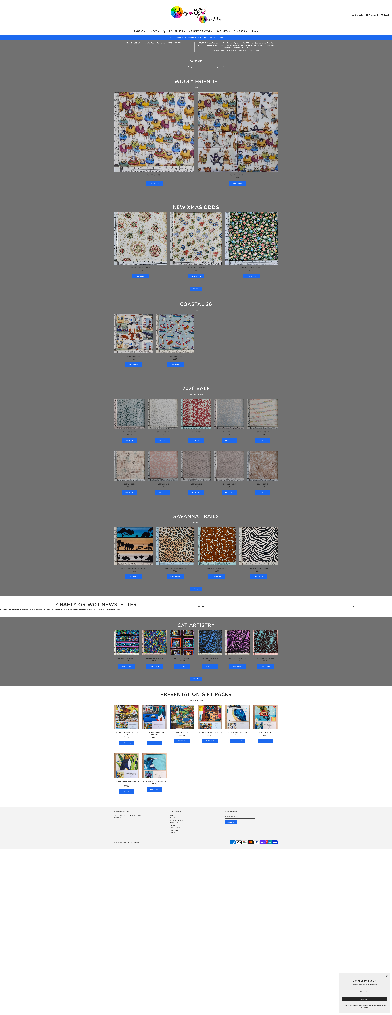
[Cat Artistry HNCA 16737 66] (237, 642)
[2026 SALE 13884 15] (196, 414)
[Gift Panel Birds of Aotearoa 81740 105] (210, 717)
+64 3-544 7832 (119, 817)
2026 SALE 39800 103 (129, 484)
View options (154, 183)
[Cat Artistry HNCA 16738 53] (154, 642)
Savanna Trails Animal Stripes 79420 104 (133, 568)
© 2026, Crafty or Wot (120, 842)
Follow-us (173, 825)
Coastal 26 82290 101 (133, 356)
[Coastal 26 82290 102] (175, 333)
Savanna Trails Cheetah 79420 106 (175, 568)
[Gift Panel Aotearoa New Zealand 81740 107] (126, 765)
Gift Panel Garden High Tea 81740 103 (154, 781)
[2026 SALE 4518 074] (129, 414)
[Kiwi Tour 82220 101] (182, 717)
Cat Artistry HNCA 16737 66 (237, 658)
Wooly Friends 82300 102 (238, 175)
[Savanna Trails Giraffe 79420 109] (217, 546)
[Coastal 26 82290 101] (133, 333)
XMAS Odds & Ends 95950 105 (196, 268)
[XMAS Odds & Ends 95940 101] (140, 238)
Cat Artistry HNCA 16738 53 (154, 658)
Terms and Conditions (176, 820)
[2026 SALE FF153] (262, 466)
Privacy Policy (174, 823)
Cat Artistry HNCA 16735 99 (126, 658)
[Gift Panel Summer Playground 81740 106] (126, 717)
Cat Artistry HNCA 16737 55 (209, 658)
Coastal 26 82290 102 (175, 356)
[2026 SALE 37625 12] (262, 414)
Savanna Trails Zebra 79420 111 (258, 568)
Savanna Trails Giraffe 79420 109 (217, 568)
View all (196, 288)
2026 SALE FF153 (262, 484)
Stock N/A (173, 832)
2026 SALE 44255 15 (229, 484)
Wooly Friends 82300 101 (154, 175)
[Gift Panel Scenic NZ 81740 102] (265, 717)
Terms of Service (175, 828)
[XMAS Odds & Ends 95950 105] (196, 238)
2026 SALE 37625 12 (262, 432)
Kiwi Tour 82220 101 (182, 732)
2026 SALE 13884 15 (196, 432)
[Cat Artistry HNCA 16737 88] (265, 642)
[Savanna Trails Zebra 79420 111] (258, 546)
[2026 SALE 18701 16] (229, 414)
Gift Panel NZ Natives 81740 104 (237, 732)
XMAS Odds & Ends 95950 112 (251, 268)
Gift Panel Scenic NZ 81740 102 (265, 732)
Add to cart (129, 440)
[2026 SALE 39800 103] (129, 466)
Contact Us (173, 818)
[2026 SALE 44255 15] (229, 466)
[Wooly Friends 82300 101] (154, 132)
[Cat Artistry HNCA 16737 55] (210, 642)
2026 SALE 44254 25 (196, 484)
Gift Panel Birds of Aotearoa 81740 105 (210, 732)
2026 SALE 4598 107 (162, 432)
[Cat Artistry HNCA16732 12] (182, 642)
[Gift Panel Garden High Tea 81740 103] (154, 765)
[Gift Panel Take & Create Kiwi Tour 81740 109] (154, 717)
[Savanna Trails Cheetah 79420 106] (175, 546)
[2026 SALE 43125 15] (163, 466)
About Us (172, 815)
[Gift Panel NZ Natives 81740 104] (237, 717)
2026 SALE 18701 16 (229, 432)
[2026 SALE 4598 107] (163, 414)
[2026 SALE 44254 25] (196, 466)
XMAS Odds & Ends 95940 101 (140, 268)
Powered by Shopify (135, 842)
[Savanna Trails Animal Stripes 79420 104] (133, 546)
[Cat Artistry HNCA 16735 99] (126, 642)
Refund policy (174, 830)
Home (254, 31)
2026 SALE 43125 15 (163, 484)
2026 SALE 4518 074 (129, 432)
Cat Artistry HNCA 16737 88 (265, 658)
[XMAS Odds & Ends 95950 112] (251, 238)
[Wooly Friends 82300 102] (238, 132)
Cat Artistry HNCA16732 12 (182, 658)
